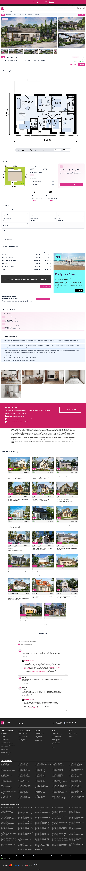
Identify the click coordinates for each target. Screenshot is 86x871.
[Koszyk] (81, 8)
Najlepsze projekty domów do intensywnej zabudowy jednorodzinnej (76, 842)
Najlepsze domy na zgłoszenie (7, 807)
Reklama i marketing (56, 743)
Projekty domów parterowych (6, 766)
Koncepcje (37, 795)
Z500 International (38, 740)
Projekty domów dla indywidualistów (8, 781)
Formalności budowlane (22, 739)
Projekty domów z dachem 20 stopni (59, 786)
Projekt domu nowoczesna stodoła (41, 786)
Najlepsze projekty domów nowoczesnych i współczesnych (7, 817)
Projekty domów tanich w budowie (24, 785)
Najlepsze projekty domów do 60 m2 (42, 827)
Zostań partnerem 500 (39, 733)
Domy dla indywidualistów (6, 752)
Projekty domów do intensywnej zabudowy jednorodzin (75, 783)
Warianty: (3, 63)
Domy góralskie (21, 780)
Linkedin (67, 856)
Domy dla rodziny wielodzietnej (7, 743)
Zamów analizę (72, 184)
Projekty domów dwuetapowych (58, 765)
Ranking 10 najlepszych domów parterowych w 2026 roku (7, 811)
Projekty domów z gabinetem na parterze (60, 766)
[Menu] (83, 8)
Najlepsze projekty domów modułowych (59, 844)
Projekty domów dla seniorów (40, 768)
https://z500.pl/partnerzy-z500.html (40, 671)
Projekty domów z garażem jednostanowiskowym (40, 797)
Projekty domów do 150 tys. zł (23, 771)
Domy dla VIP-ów (4, 751)
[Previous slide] (3, 52)
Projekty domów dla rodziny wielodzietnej (43, 764)
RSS (5, 856)
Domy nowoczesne (4, 773)
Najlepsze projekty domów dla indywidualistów (7, 829)
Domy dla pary (4, 736)
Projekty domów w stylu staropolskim (59, 797)
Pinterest (40, 856)
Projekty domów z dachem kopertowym (59, 785)
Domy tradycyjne (4, 779)
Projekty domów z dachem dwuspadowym (40, 791)
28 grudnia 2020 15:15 (27, 709)
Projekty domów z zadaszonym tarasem (76, 791)
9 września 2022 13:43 (25, 656)
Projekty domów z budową (74, 779)
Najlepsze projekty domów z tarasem (25, 846)
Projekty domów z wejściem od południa (59, 781)
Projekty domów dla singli (23, 795)
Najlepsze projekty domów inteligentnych (26, 849)
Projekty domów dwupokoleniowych (59, 768)
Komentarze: (9, 63)
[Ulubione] (78, 8)
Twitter (49, 856)
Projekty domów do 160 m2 (40, 782)
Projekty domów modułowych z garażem (76, 796)
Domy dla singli (4, 733)
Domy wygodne (4, 798)
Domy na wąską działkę (5, 777)
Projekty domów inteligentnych (24, 793)
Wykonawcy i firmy (38, 736)
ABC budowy (31, 8)
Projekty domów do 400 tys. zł (74, 793)
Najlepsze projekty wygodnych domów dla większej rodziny (8, 834)
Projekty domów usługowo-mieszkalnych (26, 788)
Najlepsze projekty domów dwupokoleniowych (57, 819)
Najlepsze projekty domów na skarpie (25, 841)
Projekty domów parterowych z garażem (59, 788)
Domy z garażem (4, 776)
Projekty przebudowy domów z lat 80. (76, 769)
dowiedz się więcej (45, 286)
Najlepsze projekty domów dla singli (42, 807)
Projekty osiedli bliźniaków (6, 780)
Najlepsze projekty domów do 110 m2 (42, 832)
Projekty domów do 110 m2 (40, 777)
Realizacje (30, 14)
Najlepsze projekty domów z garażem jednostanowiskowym (59, 809)
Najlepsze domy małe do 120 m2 (7, 808)
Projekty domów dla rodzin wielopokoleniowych (40, 766)
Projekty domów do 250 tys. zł (23, 774)
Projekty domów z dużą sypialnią (75, 797)
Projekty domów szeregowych (57, 775)
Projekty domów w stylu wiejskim (58, 793)
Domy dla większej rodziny (6, 742)
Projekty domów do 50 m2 (40, 771)
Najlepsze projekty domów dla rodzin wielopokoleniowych (42, 820)
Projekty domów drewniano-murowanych (77, 766)
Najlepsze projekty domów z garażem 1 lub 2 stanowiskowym (8, 821)
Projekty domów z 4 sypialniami (58, 787)
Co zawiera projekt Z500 (22, 733)
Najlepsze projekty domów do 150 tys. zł (25, 823)
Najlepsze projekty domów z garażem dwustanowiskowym (59, 812)
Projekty (8, 8)
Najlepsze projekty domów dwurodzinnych (74, 840)
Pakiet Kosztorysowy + (43, 298)
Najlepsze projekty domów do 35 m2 (42, 824)
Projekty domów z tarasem (23, 791)
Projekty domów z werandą (74, 768)
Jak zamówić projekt (22, 734)
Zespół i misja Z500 (56, 739)
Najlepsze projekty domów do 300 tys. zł (25, 827)
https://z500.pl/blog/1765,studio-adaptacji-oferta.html (36, 707)
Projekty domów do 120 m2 (23, 765)
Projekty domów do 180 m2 (40, 779)
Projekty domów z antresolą (23, 781)
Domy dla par (3, 734)
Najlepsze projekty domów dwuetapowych (57, 814)
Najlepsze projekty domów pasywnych (25, 833)
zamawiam (81, 14)
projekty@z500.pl (69, 722)
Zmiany (18, 8)
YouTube (13, 856)
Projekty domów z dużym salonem (75, 787)
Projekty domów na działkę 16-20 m (7, 796)
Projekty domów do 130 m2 (40, 780)
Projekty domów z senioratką (57, 769)
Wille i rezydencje (55, 777)
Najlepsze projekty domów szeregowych (59, 828)
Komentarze (22, 14)
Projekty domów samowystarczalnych (59, 798)
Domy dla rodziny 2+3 (5, 740)
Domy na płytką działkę (56, 776)
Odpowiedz (65, 657)
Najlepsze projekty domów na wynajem (76, 817)
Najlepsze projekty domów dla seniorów (42, 822)
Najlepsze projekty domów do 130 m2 (42, 834)
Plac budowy (49, 8)
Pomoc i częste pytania (22, 737)
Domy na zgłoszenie (5, 764)
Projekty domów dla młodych (74, 765)
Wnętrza (36, 14)
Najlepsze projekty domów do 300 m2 (25, 819)
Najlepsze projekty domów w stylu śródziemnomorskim (75, 811)
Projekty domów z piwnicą (23, 790)
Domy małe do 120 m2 (5, 765)
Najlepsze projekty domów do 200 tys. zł (25, 824)
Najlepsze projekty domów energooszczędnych (23, 835)
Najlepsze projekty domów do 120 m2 (25, 816)
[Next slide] (55, 52)
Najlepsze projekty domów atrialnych (25, 848)
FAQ (53, 745)
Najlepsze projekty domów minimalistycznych (74, 819)
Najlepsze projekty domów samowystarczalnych (74, 815)
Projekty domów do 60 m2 (40, 773)
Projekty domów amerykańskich (24, 776)
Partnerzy (38, 8)
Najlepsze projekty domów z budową (76, 837)
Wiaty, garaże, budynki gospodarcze (59, 779)
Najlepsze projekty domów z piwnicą (25, 845)
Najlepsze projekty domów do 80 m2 (25, 813)
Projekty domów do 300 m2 (23, 769)
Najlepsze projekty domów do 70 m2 (42, 830)
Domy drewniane (4, 774)
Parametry (8, 14)
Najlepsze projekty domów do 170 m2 (42, 828)
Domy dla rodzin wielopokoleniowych (8, 745)
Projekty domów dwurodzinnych (75, 781)
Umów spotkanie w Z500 (22, 740)
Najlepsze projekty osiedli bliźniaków (8, 827)
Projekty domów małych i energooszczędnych (73, 771)
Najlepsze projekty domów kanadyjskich (25, 828)
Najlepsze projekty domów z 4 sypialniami (60, 840)
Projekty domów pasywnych (23, 782)
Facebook (30, 856)
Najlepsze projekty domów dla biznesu (8, 840)
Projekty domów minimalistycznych (75, 764)
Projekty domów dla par (5, 786)
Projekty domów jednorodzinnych (7, 795)
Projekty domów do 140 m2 (40, 781)
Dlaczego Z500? (55, 733)
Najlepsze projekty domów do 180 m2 (42, 833)
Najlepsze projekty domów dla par (7, 835)
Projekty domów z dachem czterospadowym (40, 793)
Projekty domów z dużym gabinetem (76, 790)
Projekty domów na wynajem (74, 763)
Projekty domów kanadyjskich (23, 777)
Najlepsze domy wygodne (23, 812)
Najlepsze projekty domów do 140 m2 (42, 835)
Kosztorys (15, 14)
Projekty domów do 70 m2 (40, 776)
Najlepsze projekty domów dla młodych (76, 821)
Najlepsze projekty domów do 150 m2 (25, 817)
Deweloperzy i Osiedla (39, 737)
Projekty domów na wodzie (40, 784)
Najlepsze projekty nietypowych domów (76, 830)
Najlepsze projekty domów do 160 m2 (42, 837)
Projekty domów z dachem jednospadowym (74, 777)
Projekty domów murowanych (74, 780)
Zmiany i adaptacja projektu (23, 736)
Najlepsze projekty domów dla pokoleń (8, 837)
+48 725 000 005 (82, 722)
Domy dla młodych (4, 749)
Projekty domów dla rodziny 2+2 (24, 798)
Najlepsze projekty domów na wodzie (42, 838)
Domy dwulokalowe (4, 797)
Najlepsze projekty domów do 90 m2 (42, 823)
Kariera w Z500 (55, 740)
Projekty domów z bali (22, 779)
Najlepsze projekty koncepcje (57, 807)
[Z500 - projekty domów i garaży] (2, 8)
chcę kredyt (79, 290)
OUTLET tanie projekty (5, 763)
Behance (58, 856)
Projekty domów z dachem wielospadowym (57, 783)
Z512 (3, 14)
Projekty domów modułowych (57, 790)
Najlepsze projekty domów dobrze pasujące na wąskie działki (7, 824)
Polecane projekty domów (40, 788)
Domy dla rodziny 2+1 (5, 737)
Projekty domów (6, 11)
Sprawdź (51, 2)
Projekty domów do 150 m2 (23, 766)
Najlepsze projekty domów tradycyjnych (8, 826)
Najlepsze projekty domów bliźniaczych (59, 827)
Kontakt (53, 747)
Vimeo (21, 856)
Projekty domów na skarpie (23, 787)
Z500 (43, 8)
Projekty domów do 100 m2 (23, 764)
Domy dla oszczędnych (5, 754)
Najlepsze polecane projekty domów (42, 844)
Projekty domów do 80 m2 (23, 763)
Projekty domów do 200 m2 (23, 768)
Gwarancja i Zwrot (72, 736)
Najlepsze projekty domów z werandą (76, 824)
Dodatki (13, 8)
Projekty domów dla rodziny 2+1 (24, 797)
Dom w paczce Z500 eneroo (6, 775)
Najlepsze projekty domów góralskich (25, 830)
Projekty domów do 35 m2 (40, 770)
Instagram (77, 856)
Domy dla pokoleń (4, 746)
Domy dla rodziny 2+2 (5, 739)
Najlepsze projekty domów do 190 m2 (42, 829)
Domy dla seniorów (4, 748)
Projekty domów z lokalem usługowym (59, 791)
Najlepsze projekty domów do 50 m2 (42, 826)
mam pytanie (73, 64)
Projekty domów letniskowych (40, 785)
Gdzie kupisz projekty (39, 734)
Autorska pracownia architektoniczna (59, 734)
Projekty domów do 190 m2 (40, 775)
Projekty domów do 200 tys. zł (23, 773)
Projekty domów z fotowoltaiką (58, 792)
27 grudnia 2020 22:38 (25, 695)
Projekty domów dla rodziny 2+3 (41, 763)
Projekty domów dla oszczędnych (7, 782)
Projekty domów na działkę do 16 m (75, 795)
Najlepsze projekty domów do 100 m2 (25, 815)
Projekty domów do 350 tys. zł (74, 792)
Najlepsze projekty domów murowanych (76, 838)
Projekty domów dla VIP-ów (6, 788)
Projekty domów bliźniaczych (57, 774)
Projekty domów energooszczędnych (25, 784)
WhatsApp (8, 858)
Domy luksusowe (4, 793)
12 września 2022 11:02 (28, 672)
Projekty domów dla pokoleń (6, 787)
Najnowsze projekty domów (40, 787)
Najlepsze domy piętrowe (6, 815)
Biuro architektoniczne (56, 736)
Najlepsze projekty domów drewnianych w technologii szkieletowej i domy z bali (8, 819)
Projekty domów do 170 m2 (40, 774)
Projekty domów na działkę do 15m (75, 785)
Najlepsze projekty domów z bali (24, 829)
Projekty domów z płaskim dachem (24, 786)
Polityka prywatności (73, 734)
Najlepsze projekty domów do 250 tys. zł (25, 826)
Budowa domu (55, 737)
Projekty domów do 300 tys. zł (23, 775)
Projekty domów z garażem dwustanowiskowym (57, 764)
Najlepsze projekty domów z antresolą (25, 832)
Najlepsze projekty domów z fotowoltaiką (60, 848)
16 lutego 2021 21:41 (25, 683)
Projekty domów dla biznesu (6, 790)
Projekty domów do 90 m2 (40, 769)
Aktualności (24, 8)
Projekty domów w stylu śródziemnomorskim (56, 795)
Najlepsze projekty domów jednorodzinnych (6, 847)
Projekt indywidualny (56, 742)
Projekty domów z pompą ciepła (58, 773)
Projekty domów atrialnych (23, 792)
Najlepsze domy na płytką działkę (58, 829)
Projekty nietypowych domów (74, 773)
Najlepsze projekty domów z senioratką (59, 821)
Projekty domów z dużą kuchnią (75, 786)
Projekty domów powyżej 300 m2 (24, 770)
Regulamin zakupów (73, 733)
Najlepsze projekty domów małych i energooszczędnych (75, 829)
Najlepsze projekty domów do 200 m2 (25, 818)
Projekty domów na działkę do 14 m (75, 788)
